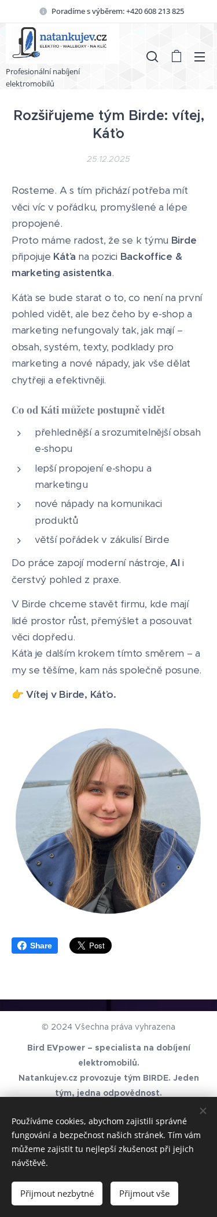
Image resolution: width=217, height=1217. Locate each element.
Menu (199, 56)
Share (41, 945)
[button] (152, 56)
